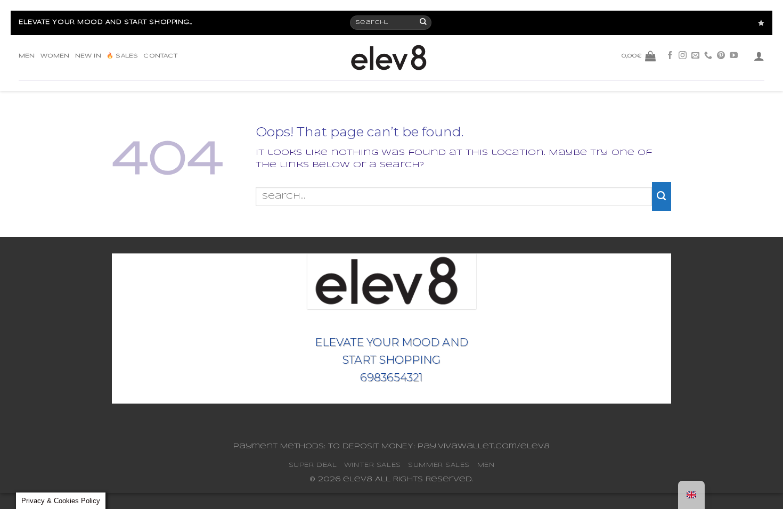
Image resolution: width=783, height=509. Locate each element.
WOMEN (55, 56)
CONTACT (160, 56)
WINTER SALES (372, 465)
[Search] (424, 23)
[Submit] (661, 196)
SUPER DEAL (313, 465)
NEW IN (88, 56)
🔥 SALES (122, 56)
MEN (27, 56)
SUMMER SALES (439, 465)
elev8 (357, 479)
